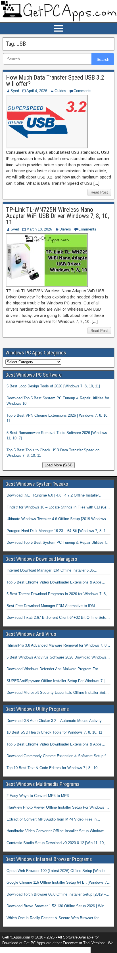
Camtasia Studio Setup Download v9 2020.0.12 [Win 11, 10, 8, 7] (58, 843)
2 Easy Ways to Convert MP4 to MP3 (38, 796)
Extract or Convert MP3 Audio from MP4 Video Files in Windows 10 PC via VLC (52, 819)
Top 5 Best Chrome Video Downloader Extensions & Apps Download (54, 582)
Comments (82, 91)
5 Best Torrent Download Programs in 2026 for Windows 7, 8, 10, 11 (57, 594)
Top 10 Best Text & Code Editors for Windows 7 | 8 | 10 (52, 768)
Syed (15, 91)
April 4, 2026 (36, 91)
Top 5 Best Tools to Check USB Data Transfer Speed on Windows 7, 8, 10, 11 (53, 453)
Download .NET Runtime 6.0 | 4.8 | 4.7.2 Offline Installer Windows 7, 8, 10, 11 (53, 495)
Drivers (65, 229)
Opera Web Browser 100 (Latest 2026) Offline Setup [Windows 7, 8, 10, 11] (58, 871)
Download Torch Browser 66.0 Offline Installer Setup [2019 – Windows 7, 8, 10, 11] (56, 894)
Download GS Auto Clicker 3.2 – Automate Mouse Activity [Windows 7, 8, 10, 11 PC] (54, 721)
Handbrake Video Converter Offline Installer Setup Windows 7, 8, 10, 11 (58, 831)
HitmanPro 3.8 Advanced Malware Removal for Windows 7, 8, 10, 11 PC (57, 645)
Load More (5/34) (58, 465)
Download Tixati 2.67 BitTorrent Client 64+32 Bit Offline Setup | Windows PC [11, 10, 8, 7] (58, 617)
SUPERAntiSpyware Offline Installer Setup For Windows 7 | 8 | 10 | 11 (58, 681)
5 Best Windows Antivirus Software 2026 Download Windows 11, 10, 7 (56, 657)
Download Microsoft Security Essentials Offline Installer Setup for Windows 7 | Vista (58, 692)
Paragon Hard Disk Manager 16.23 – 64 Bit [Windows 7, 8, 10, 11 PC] (58, 531)
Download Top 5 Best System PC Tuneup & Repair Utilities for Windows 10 (58, 401)
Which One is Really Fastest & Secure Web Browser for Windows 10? (53, 918)
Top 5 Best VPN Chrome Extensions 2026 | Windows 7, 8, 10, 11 (57, 418)
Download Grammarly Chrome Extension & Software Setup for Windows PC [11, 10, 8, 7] (58, 756)
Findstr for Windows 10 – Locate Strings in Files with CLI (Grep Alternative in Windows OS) (58, 507)
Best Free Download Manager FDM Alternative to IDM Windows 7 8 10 (51, 606)
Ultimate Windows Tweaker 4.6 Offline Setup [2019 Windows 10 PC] (56, 519)
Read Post (99, 192)
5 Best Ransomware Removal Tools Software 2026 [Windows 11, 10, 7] (57, 436)
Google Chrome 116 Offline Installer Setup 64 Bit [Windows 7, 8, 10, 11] (57, 882)
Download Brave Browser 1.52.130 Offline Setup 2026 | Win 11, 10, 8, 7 (58, 906)
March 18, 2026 (39, 229)
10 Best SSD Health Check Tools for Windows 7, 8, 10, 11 (54, 732)
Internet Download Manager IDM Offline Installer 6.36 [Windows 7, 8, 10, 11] (50, 570)
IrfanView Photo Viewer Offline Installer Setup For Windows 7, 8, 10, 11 (57, 807)
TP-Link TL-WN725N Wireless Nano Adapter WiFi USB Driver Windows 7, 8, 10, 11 (57, 216)
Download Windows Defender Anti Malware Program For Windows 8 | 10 (52, 669)
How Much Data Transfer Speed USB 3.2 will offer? (55, 80)
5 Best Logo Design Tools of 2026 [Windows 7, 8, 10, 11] (53, 386)
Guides (60, 91)
